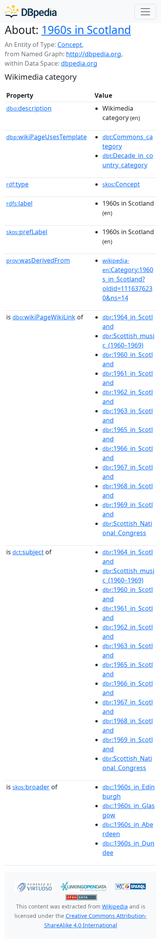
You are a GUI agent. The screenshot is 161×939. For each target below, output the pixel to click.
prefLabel (26, 232)
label (19, 203)
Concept (69, 44)
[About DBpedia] (31, 11)
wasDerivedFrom (38, 260)
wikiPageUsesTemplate (46, 137)
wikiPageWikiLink (44, 317)
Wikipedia (115, 906)
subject (28, 552)
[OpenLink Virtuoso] (34, 886)
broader (31, 787)
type (17, 184)
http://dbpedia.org (93, 54)
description (29, 108)
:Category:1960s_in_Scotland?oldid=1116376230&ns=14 (127, 279)
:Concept (121, 184)
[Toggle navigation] (145, 12)
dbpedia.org (79, 63)
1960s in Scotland (86, 29)
